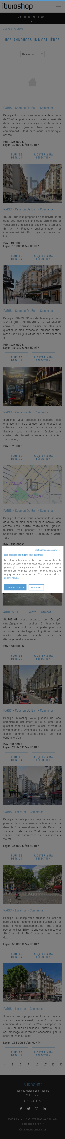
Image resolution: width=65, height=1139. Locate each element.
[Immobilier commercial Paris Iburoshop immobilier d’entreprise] (17, 9)
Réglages (36, 587)
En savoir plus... (11, 577)
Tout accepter (15, 587)
